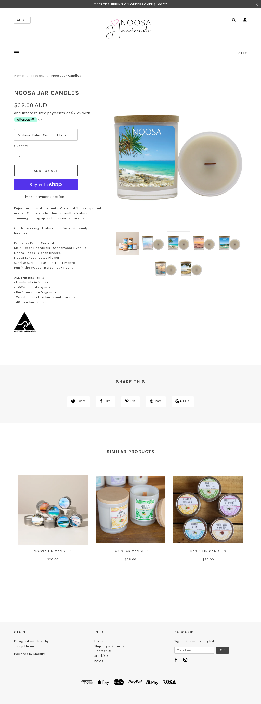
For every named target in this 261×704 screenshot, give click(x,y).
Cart (242, 53)
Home (19, 75)
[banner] (130, 29)
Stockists (101, 656)
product (37, 75)
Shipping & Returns (109, 646)
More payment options (46, 196)
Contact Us (103, 651)
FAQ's (99, 660)
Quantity (21, 146)
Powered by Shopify (29, 654)
